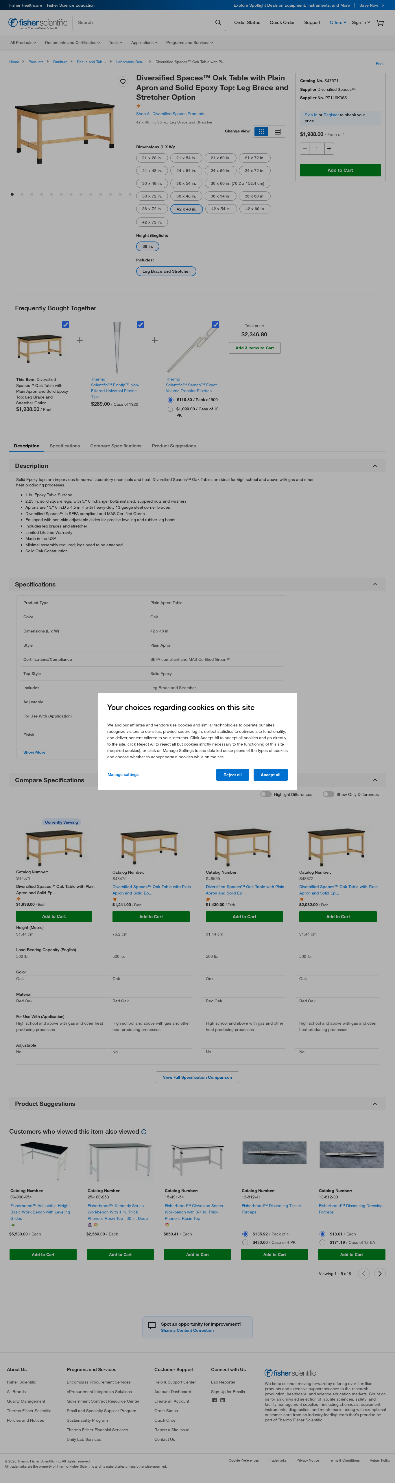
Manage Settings (123, 774)
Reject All (233, 774)
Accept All (270, 774)
